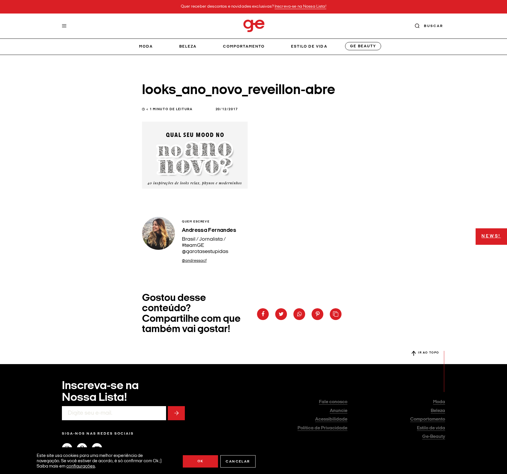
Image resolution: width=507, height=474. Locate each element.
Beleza (188, 46)
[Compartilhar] (263, 314)
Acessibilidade (331, 419)
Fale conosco (333, 402)
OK (200, 461)
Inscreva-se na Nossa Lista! (300, 6)
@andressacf (194, 261)
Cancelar (238, 461)
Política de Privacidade (322, 428)
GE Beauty (363, 46)
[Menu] (64, 26)
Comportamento (244, 46)
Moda (146, 46)
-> (176, 413)
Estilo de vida (309, 46)
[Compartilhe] (336, 314)
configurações (80, 466)
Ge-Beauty (433, 436)
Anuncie (338, 410)
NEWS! (491, 236)
